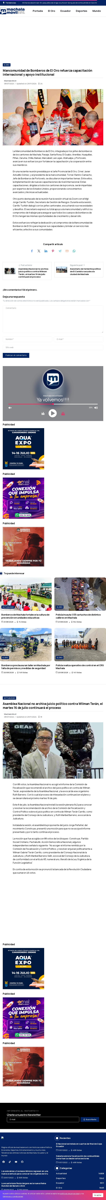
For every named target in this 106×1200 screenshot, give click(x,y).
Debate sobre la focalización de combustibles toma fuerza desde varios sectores (77, 1157)
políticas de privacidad (70, 1193)
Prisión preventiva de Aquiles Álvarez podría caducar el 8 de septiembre (52, 3)
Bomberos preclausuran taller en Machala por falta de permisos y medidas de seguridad (25, 667)
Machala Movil (10, 80)
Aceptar (98, 1195)
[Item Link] (26, 594)
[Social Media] (3, 1162)
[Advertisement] (53, 37)
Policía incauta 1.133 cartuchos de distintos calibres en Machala (78, 616)
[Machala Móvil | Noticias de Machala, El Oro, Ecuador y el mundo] (12, 10)
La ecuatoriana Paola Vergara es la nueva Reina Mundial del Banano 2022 (23, 1184)
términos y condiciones (13, 1196)
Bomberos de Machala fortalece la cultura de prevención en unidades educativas (25, 616)
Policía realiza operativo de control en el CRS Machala (80, 667)
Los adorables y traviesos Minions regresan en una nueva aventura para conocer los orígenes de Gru (24, 1172)
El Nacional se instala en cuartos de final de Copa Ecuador (79, 1145)
